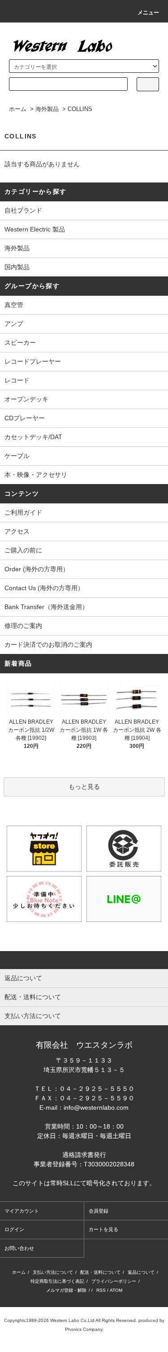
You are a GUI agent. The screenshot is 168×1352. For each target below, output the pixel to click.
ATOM (116, 1290)
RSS (101, 1290)
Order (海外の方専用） (36, 569)
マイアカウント (21, 1211)
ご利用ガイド (23, 512)
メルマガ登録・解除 (66, 1290)
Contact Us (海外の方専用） (44, 588)
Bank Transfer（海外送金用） (46, 606)
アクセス (17, 531)
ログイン (14, 1229)
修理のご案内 (23, 625)
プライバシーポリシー (113, 1281)
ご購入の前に (23, 550)
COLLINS (80, 109)
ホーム (17, 109)
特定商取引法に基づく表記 (57, 1281)
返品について (141, 1272)
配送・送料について (100, 1272)
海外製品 (47, 109)
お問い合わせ (19, 1248)
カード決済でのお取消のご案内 (48, 644)
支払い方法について (53, 1272)
